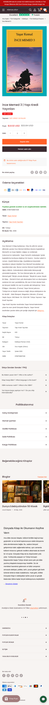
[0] (39, 10)
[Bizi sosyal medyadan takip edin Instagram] (8, 675)
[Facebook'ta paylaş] (32, 172)
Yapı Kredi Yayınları (17, 118)
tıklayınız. (40, 310)
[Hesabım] (35, 10)
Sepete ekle (24, 142)
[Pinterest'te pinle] (36, 172)
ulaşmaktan (34, 608)
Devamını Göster (11, 584)
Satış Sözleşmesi (10, 413)
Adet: (4, 133)
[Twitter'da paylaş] (40, 172)
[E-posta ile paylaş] (45, 172)
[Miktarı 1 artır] (24, 133)
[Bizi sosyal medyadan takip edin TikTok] (21, 675)
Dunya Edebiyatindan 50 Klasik (19, 506)
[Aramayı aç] (30, 10)
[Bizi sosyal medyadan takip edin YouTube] (16, 675)
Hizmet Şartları (9, 421)
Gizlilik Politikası (9, 428)
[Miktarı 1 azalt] (10, 133)
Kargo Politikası (9, 444)
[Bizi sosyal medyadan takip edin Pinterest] (12, 675)
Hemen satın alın (24, 149)
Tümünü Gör (42, 477)
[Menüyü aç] (3, 10)
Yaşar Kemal (12, 216)
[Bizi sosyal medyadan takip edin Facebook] (3, 675)
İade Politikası (8, 436)
